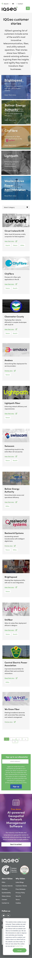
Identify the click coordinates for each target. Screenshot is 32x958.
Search (6, 4)
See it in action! (16, 844)
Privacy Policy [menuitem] (20, 893)
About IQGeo (7, 878)
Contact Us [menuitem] (5, 903)
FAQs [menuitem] (3, 882)
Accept (20, 950)
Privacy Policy (22, 782)
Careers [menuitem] (4, 899)
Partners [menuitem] (4, 889)
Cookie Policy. (19, 946)
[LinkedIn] (8, 915)
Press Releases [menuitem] (21, 889)
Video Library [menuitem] (6, 896)
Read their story (9, 678)
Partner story (9, 371)
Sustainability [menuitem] (6, 893)
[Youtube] (3, 915)
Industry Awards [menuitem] (7, 886)
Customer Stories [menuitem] (21, 886)
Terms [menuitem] (18, 899)
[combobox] (13, 3)
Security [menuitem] (18, 896)
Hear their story (9, 241)
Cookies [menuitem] (18, 903)
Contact (20, 4)
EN (13, 4)
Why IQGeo (20, 878)
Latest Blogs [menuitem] (20, 882)
